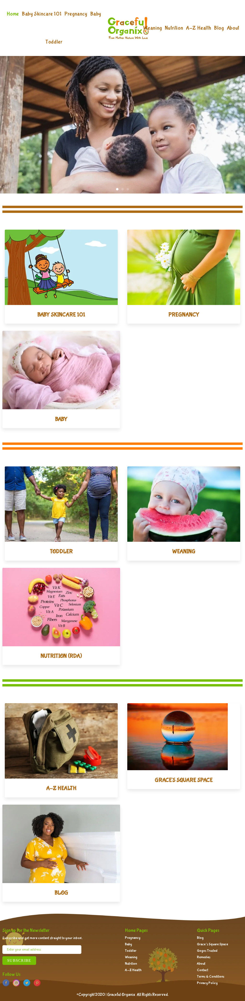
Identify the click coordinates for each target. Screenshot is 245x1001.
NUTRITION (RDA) (61, 656)
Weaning (131, 957)
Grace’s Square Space (212, 944)
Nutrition (131, 964)
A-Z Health (133, 970)
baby (61, 419)
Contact (202, 970)
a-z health (61, 788)
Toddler (130, 951)
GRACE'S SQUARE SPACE (184, 780)
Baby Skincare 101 (61, 314)
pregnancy (183, 314)
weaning (183, 551)
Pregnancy (132, 938)
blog (61, 893)
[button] (117, 189)
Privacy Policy (207, 983)
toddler (61, 551)
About (201, 964)
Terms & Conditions (210, 976)
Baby (128, 944)
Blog (200, 938)
